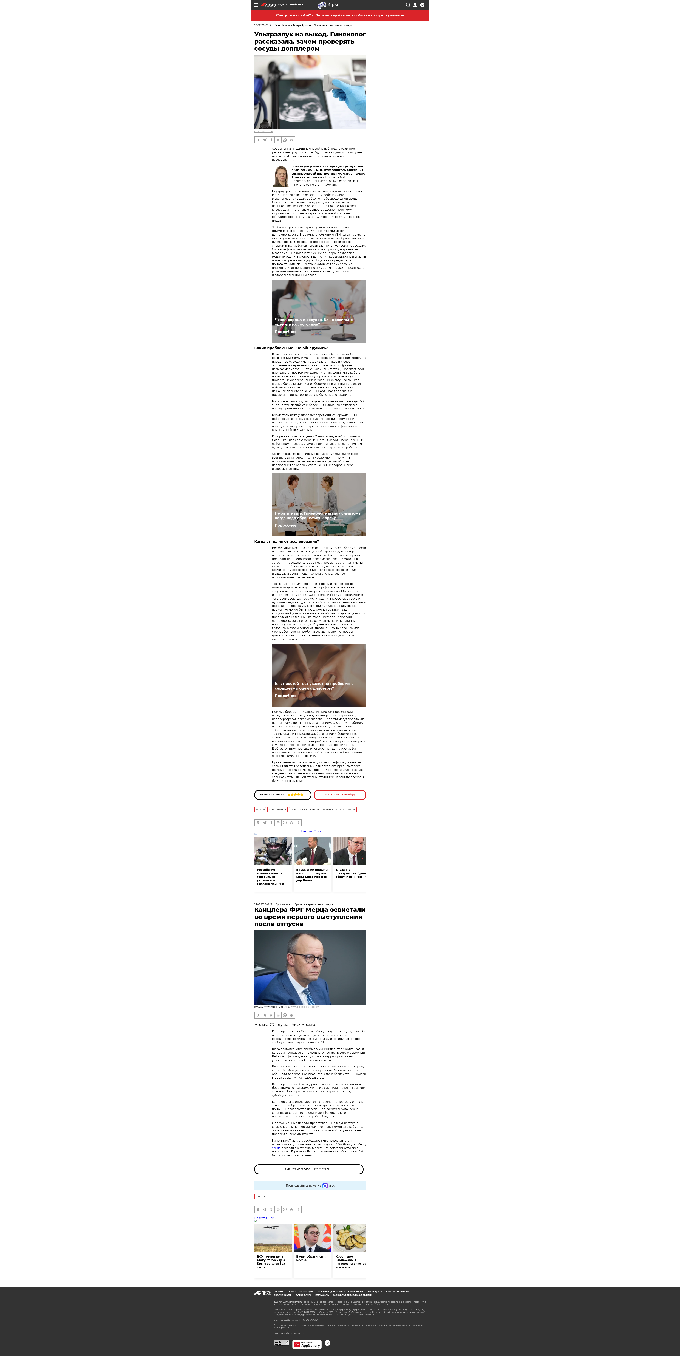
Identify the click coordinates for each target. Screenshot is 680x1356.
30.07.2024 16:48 (263, 25)
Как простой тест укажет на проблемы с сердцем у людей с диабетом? (314, 686)
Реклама (279, 1291)
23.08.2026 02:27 (263, 904)
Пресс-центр (375, 1291)
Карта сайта (322, 1295)
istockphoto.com (263, 131)
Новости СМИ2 (265, 1218)
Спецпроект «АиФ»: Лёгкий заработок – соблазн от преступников (340, 15)
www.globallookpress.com (305, 1006)
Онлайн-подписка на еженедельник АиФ (341, 1291)
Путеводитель (303, 1295)
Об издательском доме (301, 1291)
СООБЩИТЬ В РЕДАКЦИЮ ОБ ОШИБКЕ (352, 1295)
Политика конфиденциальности (289, 1333)
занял (276, 1148)
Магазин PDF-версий (397, 1291)
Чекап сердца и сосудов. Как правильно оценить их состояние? (314, 322)
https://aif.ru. (284, 1328)
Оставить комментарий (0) (340, 795)
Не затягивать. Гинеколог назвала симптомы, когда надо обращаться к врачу (318, 515)
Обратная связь (282, 1295)
